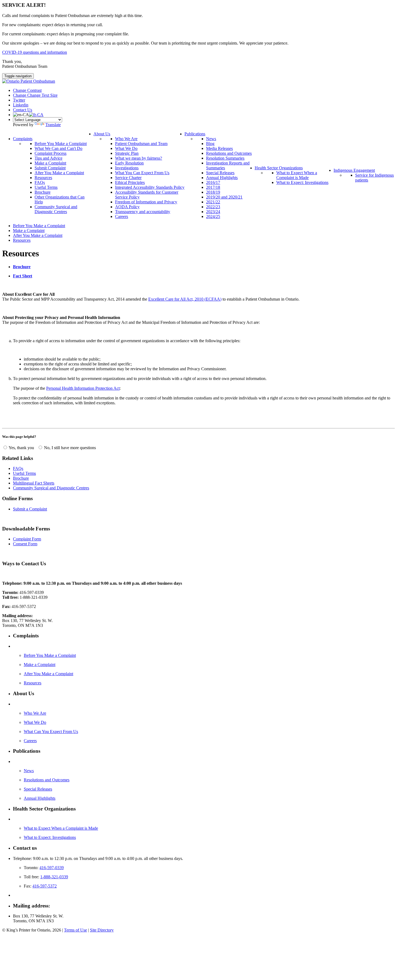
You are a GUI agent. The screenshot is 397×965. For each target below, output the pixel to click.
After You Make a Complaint (59, 172)
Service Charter (128, 177)
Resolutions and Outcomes (229, 153)
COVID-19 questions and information (34, 52)
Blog (210, 143)
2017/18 (213, 187)
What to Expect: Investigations (302, 182)
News (211, 138)
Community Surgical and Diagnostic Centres (56, 209)
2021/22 (213, 202)
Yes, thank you (21, 447)
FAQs (40, 182)
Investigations (127, 168)
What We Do (126, 148)
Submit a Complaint (30, 509)
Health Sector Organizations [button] (279, 168)
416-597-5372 (44, 886)
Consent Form (25, 544)
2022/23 (213, 206)
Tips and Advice (48, 158)
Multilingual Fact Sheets (33, 483)
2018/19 (213, 192)
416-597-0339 (51, 867)
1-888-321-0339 (54, 877)
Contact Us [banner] (22, 109)
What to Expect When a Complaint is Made (296, 175)
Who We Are (126, 138)
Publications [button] (194, 134)
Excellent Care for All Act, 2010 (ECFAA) (184, 299)
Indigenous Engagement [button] (354, 170)
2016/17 (213, 182)
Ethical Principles (130, 182)
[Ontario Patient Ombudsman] (28, 81)
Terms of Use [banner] (75, 930)
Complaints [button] (22, 138)
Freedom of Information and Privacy (146, 202)
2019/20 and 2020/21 (224, 197)
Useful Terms (46, 187)
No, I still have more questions (69, 447)
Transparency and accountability (142, 211)
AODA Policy (127, 206)
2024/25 (213, 216)
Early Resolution (129, 163)
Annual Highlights (222, 177)
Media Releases (219, 148)
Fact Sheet (22, 276)
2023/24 (213, 211)
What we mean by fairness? (138, 158)
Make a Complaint (50, 163)
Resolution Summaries (225, 158)
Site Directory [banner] (102, 930)
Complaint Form (27, 539)
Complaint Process (50, 153)
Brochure (43, 192)
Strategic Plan (127, 153)
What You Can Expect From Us (142, 172)
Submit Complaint (50, 168)
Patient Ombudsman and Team (141, 143)
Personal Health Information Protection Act (83, 388)
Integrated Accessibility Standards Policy (149, 187)
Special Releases (220, 172)
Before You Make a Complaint (61, 143)
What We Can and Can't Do (58, 148)
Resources (43, 177)
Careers (121, 216)
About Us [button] (101, 134)
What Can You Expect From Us (51, 731)
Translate (53, 124)
